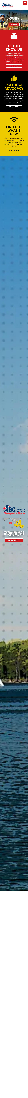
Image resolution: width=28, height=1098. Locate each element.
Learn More (14, 24)
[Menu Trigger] (25, 3)
